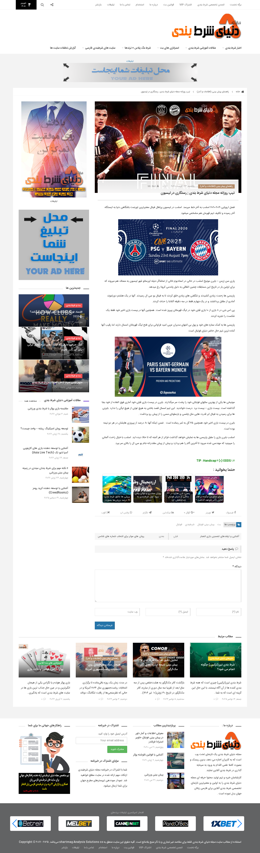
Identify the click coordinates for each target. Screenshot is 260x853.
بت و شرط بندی (73, 305)
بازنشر (98, 5)
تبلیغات (110, 5)
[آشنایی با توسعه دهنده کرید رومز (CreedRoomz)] (80, 495)
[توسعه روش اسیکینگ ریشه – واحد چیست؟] (80, 435)
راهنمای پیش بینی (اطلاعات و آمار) (213, 92)
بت (219, 524)
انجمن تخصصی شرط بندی (210, 5)
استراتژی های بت (169, 48)
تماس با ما (125, 5)
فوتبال (179, 524)
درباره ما (154, 5)
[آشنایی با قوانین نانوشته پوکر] (175, 761)
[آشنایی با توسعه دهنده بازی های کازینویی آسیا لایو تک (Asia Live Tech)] (80, 455)
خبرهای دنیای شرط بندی (221, 658)
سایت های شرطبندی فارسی (100, 48)
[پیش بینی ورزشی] (175, 781)
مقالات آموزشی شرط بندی (202, 48)
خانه (238, 92)
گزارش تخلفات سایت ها (63, 48)
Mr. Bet (152, 186)
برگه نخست (235, 5)
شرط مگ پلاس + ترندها (138, 48)
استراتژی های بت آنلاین (49, 663)
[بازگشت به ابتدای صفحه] (9, 843)
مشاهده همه (30, 401)
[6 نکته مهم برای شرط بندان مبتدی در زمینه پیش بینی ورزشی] (80, 475)
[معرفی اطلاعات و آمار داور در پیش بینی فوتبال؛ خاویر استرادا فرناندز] (175, 740)
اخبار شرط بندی (233, 48)
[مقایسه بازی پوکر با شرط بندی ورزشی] (80, 415)
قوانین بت (168, 5)
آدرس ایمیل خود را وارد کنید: (112, 734)
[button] (14, 823)
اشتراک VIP (185, 5)
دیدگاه (236, 567)
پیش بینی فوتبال (206, 524)
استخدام (140, 5)
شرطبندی (190, 524)
